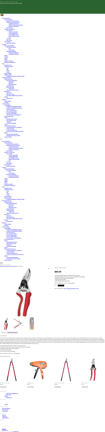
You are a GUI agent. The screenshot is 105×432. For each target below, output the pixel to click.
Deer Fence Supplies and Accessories (14, 95)
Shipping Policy (5, 417)
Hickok (8, 70)
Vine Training (9, 40)
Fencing (6, 96)
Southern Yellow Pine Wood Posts (16, 25)
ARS (7, 69)
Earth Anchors (10, 27)
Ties (10, 37)
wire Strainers (12, 49)
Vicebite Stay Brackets (11, 123)
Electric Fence (10, 98)
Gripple (5, 55)
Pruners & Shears (8, 136)
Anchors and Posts (8, 19)
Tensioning (9, 121)
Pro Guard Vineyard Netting (12, 134)
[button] (52, 139)
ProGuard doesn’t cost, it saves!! (13, 135)
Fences (5, 117)
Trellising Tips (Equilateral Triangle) (14, 106)
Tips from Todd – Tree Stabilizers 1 (14, 114)
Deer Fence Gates (10, 94)
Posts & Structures (6, 18)
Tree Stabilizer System (13, 34)
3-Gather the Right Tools (12, 130)
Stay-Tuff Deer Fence (9, 116)
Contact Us (4, 416)
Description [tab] (3, 332)
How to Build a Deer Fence (10, 125)
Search (1, 262)
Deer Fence (6, 91)
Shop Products (5, 409)
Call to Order (61, 285)
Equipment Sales (7, 74)
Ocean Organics (7, 101)
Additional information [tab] (12, 332)
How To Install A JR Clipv (12, 110)
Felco (8, 67)
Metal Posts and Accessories (13, 20)
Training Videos (7, 105)
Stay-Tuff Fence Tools (11, 120)
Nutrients (4, 99)
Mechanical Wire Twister (12, 119)
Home (1, 266)
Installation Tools (8, 65)
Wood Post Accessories (14, 26)
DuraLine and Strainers (11, 51)
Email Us (6, 396)
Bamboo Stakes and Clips (14, 36)
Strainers (6, 56)
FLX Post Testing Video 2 (12, 113)
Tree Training (9, 30)
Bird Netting (11, 81)
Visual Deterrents (10, 85)
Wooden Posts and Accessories (13, 22)
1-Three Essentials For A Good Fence (14, 127)
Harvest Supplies (7, 73)
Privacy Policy (5, 411)
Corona (8, 72)
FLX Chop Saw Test (11, 109)
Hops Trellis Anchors (11, 43)
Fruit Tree (9, 38)
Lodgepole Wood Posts (14, 23)
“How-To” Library (5, 103)
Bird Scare (11, 83)
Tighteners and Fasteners (9, 62)
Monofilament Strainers (14, 54)
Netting (6, 132)
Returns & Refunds (6, 408)
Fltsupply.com (9, 397)
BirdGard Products (12, 84)
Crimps (5, 59)
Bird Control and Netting (12, 80)
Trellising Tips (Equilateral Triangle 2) (14, 231)
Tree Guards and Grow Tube (12, 90)
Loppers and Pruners (8, 66)
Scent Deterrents (10, 87)
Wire (10, 48)
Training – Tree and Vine (9, 29)
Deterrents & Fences (6, 77)
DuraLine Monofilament (14, 52)
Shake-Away (11, 88)
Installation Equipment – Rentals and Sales (15, 76)
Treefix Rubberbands (13, 33)
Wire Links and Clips (8, 60)
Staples (6, 58)
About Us (4, 415)
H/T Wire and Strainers (11, 47)
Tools (3, 63)
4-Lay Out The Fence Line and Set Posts (15, 131)
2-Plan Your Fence (10, 128)
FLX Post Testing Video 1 (12, 112)
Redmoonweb (16, 431)
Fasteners (4, 44)
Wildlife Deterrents (8, 78)
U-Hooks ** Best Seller (13, 31)
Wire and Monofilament (9, 45)
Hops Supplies (7, 41)
